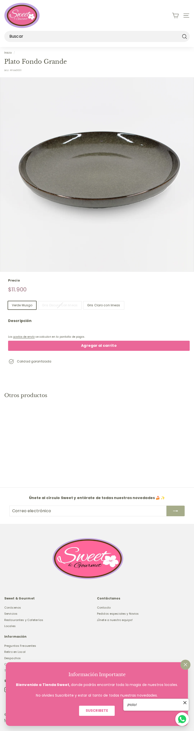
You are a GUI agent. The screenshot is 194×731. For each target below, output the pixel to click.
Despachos (12, 658)
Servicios (10, 614)
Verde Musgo (22, 305)
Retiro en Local (15, 652)
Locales (10, 626)
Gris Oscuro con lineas (60, 305)
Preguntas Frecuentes (20, 646)
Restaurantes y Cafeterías (23, 620)
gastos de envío (24, 337)
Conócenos (12, 608)
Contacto (104, 608)
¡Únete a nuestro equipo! (115, 620)
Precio (14, 280)
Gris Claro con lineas (103, 305)
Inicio (8, 53)
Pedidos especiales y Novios (118, 614)
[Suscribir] (175, 511)
